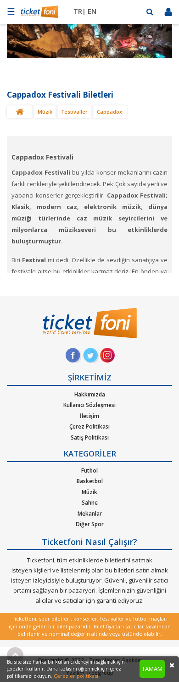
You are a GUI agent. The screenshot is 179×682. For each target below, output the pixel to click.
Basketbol (90, 481)
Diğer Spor (90, 524)
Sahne (90, 502)
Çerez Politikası (89, 426)
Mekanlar (90, 513)
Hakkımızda (89, 394)
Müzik (45, 111)
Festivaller (75, 111)
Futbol (89, 470)
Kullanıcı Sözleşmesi (89, 405)
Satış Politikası (90, 437)
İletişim (89, 416)
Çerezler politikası (76, 675)
